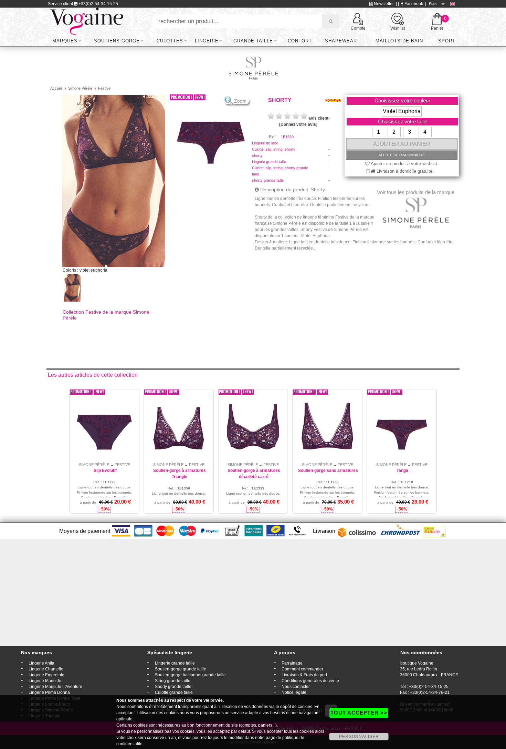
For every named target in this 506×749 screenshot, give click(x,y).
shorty (257, 155)
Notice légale (294, 692)
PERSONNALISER (359, 736)
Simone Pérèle (80, 88)
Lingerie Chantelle (46, 669)
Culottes (170, 40)
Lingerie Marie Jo (45, 680)
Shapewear (341, 40)
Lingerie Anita (41, 663)
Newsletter (383, 3)
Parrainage (292, 663)
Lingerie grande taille (269, 162)
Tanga (402, 470)
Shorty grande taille (173, 686)
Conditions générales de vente (310, 680)
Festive (104, 88)
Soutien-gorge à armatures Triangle (179, 473)
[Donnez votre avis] (298, 124)
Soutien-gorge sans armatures (328, 470)
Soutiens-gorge (117, 40)
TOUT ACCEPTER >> (358, 713)
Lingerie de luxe (265, 143)
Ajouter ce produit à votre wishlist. (404, 163)
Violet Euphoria (402, 111)
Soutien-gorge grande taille (180, 669)
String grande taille (172, 680)
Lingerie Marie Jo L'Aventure (55, 686)
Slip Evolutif (105, 470)
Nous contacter (296, 686)
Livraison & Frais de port (304, 674)
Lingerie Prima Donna (49, 692)
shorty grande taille (268, 180)
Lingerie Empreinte (46, 674)
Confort (300, 40)
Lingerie (207, 40)
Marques (64, 40)
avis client (318, 118)
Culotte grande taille (174, 692)
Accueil (56, 88)
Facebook (413, 3)
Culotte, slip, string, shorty (273, 149)
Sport (446, 40)
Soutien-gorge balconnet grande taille (190, 674)
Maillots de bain (399, 40)
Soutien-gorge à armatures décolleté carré (254, 473)
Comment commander (302, 669)
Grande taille (253, 40)
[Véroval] (86, 21)
